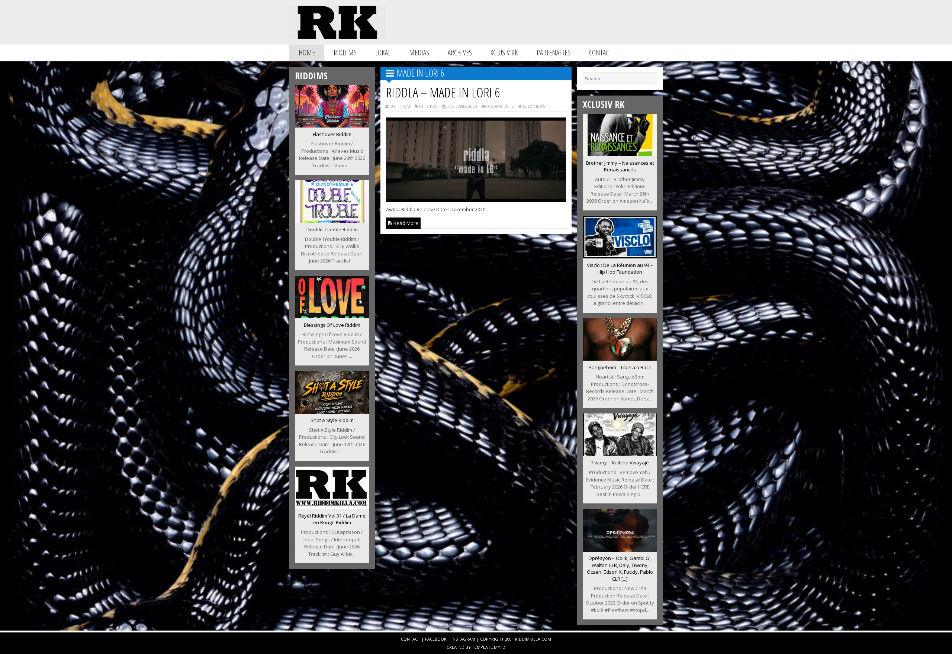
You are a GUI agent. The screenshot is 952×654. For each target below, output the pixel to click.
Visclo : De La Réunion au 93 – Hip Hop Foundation (620, 269)
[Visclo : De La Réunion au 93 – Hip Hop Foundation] (620, 256)
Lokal (382, 53)
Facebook (436, 639)
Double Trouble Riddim (332, 229)
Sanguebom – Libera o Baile (620, 367)
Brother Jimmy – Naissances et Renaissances (620, 166)
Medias (419, 53)
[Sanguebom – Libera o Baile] (620, 358)
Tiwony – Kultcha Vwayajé (620, 462)
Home (307, 53)
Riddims (345, 53)
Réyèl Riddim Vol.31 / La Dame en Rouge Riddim (332, 519)
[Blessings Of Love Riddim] (332, 316)
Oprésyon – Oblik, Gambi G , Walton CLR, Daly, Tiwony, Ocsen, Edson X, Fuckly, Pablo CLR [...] (620, 568)
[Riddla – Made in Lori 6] (476, 200)
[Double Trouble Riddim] (332, 221)
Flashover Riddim (332, 134)
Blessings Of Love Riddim (332, 325)
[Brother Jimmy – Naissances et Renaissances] (620, 154)
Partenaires (553, 53)
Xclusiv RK (504, 53)
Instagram (463, 639)
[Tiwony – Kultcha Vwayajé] (620, 454)
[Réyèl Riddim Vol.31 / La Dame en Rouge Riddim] (332, 506)
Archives (460, 53)
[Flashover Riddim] (332, 125)
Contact (600, 53)
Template (482, 647)
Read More (405, 223)
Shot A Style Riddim (332, 420)
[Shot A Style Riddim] (332, 411)
